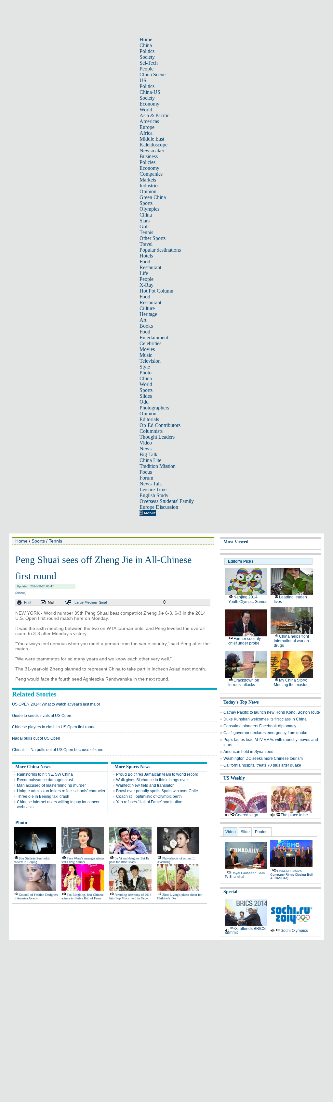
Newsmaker (152, 150)
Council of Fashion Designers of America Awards (36, 896)
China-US (150, 92)
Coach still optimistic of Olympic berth (149, 796)
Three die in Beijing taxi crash (43, 796)
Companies (151, 174)
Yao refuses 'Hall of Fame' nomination (149, 802)
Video (146, 442)
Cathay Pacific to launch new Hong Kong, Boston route (271, 712)
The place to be (294, 815)
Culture (147, 308)
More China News (32, 766)
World (146, 109)
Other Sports (153, 238)
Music (146, 355)
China (146, 45)
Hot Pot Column (156, 291)
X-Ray (146, 285)
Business (149, 156)
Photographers (154, 407)
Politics (147, 51)
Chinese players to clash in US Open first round (54, 727)
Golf (144, 226)
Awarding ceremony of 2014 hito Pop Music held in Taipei (130, 896)
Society (147, 57)
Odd (144, 402)
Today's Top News (241, 702)
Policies (147, 162)
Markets (148, 179)
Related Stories (34, 694)
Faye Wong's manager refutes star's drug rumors (82, 860)
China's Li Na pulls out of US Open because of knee (57, 749)
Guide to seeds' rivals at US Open (41, 715)
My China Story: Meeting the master (291, 682)
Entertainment (154, 337)
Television (150, 361)
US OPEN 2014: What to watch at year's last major (56, 704)
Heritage (148, 314)
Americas (149, 121)
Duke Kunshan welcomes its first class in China (265, 719)
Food (145, 261)
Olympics (149, 209)
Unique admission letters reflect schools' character (61, 791)
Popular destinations (160, 250)
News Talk (151, 483)
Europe (147, 127)
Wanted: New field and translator (145, 785)
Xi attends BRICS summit (245, 930)
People (146, 68)
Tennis (146, 232)
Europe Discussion (159, 507)
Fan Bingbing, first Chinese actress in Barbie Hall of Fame (82, 896)
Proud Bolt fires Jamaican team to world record (157, 774)
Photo (146, 372)
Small (103, 602)
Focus (146, 472)
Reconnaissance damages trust (45, 780)
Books (146, 326)
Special (230, 891)
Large (79, 602)
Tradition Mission (158, 466)
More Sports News (132, 766)
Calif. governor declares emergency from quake (265, 733)
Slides (146, 396)
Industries (149, 185)
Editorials (149, 419)
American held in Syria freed (248, 751)
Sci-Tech (149, 63)
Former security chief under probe (244, 640)
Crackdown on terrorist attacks (243, 682)
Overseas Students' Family (167, 501)
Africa (146, 133)
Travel (146, 244)
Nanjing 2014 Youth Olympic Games (247, 599)
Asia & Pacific (154, 115)
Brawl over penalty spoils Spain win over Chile (157, 791)
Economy (149, 103)
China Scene (153, 74)
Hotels (146, 255)
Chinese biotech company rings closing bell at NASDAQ (291, 874)
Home (146, 39)
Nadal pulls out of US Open (36, 738)
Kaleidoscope (153, 144)
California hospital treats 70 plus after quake (262, 765)
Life (144, 273)
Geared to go (246, 815)
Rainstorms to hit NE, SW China (45, 774)
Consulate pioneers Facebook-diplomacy (259, 726)
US (143, 80)
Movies (147, 349)
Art (143, 320)
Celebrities (150, 343)
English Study (154, 495)
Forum (146, 478)
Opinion (148, 191)
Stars (145, 220)
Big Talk (148, 454)
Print (27, 602)
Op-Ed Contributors (160, 425)
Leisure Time (153, 489)
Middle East (152, 139)
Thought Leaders (157, 437)
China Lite (150, 460)
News (146, 448)
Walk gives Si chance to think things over (152, 780)
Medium (91, 602)
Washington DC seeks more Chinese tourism (263, 758)
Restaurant (150, 267)
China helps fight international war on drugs (291, 641)
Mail (51, 602)
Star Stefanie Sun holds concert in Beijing (32, 860)
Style (145, 366)
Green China (153, 197)
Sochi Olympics (294, 930)
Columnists (151, 431)
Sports (146, 203)
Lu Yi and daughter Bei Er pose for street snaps (129, 860)
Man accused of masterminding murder (51, 785)
